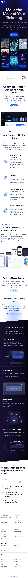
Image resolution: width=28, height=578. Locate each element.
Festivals (16, 515)
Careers (15, 557)
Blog (2, 559)
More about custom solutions (14, 313)
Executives (16, 529)
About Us (3, 557)
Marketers (3, 531)
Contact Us (3, 561)
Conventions (4, 520)
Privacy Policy (17, 564)
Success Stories (17, 559)
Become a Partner (5, 547)
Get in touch (14, 34)
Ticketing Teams (4, 529)
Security (3, 550)
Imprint (2, 564)
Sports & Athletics (5, 515)
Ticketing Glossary (18, 566)
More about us (14, 290)
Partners (16, 545)
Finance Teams (17, 534)
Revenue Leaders (18, 536)
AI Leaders (3, 538)
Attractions (16, 517)
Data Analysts (4, 536)
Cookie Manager (14, 574)
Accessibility (4, 566)
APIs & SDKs (4, 545)
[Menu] (25, 2)
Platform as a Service (5, 522)
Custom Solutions (17, 522)
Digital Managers (17, 531)
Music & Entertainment (6, 517)
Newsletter (16, 561)
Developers (3, 534)
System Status (17, 547)
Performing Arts (17, 520)
